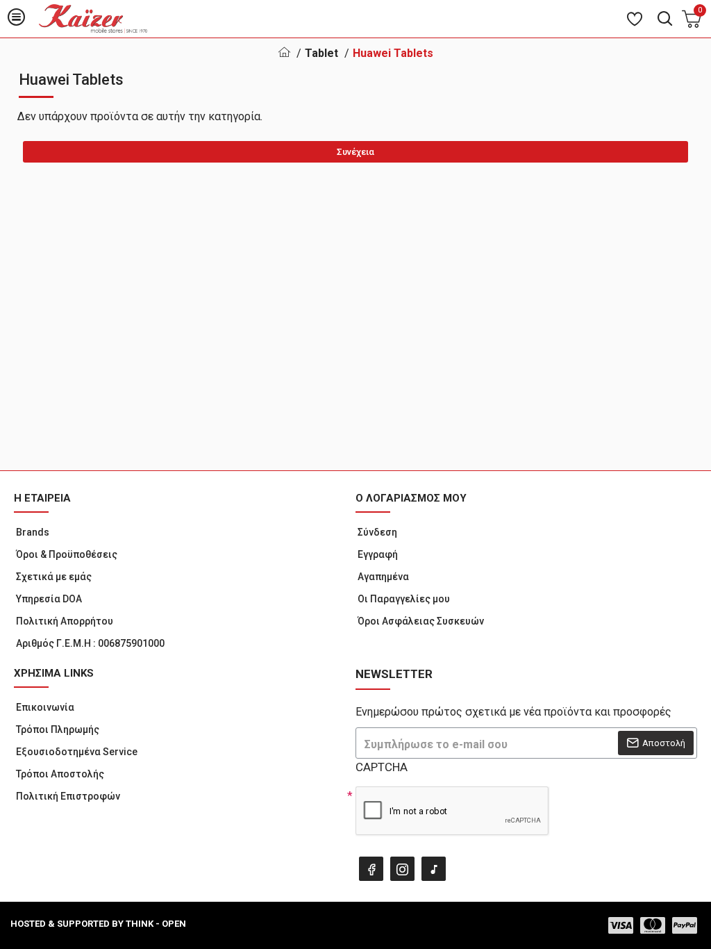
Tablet (321, 53)
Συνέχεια (355, 152)
